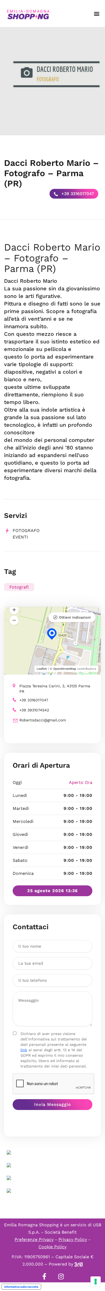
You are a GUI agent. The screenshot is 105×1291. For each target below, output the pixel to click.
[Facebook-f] (44, 1276)
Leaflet (42, 669)
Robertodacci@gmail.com (42, 720)
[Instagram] (61, 1276)
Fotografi (19, 587)
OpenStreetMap (64, 669)
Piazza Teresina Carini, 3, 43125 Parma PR (54, 689)
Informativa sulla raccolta (21, 1286)
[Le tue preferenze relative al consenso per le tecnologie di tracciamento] (95, 1281)
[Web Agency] (79, 1264)
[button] (96, 13)
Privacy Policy (72, 1239)
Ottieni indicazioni (75, 617)
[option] (52, 81)
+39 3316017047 (77, 193)
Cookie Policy (52, 1246)
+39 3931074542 (34, 710)
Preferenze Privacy (34, 1239)
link (23, 1050)
